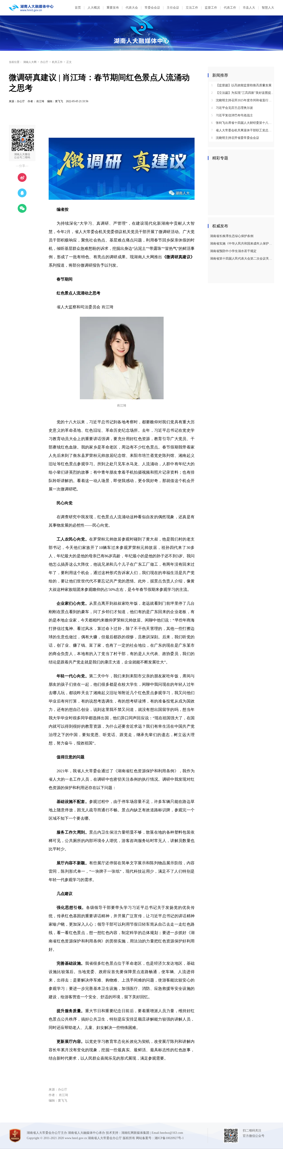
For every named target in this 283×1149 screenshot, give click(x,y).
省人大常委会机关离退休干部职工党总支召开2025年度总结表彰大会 (242, 130)
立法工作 (192, 7)
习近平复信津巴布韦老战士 (232, 115)
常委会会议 (152, 7)
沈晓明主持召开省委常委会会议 (235, 137)
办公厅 (44, 62)
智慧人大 (268, 7)
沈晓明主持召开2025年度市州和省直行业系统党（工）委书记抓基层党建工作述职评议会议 (242, 100)
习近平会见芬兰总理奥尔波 (232, 107)
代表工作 (230, 7)
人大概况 (94, 7)
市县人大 (249, 7)
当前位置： (15, 62)
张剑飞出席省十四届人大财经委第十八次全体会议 (242, 122)
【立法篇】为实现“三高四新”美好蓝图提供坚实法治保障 (242, 92)
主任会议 (173, 7)
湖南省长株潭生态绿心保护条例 (231, 236)
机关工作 (57, 62)
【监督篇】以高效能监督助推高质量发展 (241, 85)
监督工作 (211, 7)
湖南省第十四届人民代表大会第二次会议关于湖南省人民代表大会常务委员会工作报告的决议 (241, 258)
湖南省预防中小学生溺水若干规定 (233, 251)
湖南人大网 (29, 62)
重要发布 (113, 7)
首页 (78, 7)
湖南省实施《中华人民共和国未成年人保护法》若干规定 (241, 243)
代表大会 (132, 7)
